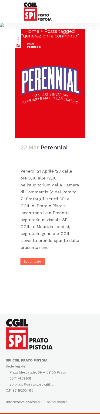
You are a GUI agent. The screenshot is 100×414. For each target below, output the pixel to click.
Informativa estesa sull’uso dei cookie (37, 402)
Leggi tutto (32, 261)
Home (32, 31)
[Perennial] (50, 83)
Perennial (54, 147)
